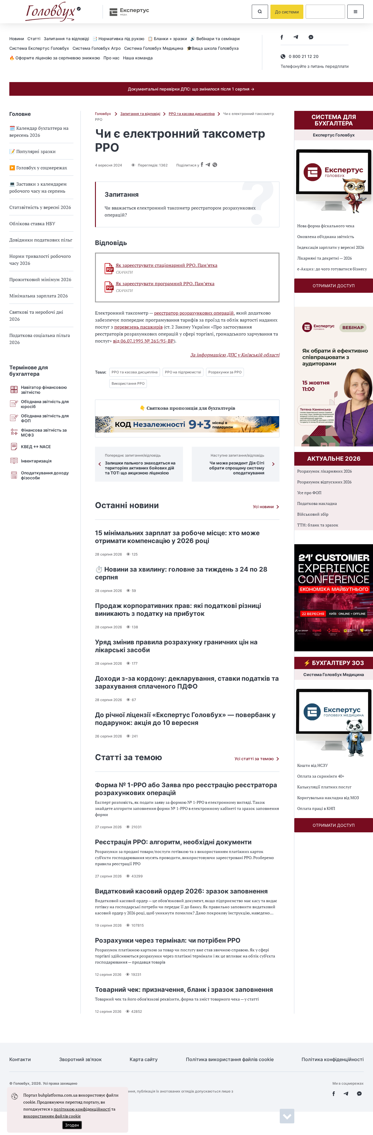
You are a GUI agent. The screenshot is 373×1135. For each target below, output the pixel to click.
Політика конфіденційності (333, 1059)
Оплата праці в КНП (316, 808)
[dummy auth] (325, 12)
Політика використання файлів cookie (230, 1059)
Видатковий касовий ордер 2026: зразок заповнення (181, 891)
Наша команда (138, 57)
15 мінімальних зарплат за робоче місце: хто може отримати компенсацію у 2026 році (177, 537)
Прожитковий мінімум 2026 (40, 279)
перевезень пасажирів (138, 327)
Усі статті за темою (254, 758)
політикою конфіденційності (82, 1109)
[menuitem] (18, 38)
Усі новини (263, 506)
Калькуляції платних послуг (324, 787)
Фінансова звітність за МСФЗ (44, 432)
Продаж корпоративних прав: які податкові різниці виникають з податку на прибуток (178, 609)
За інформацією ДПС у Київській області (234, 355)
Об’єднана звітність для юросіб (45, 404)
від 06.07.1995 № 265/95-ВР (143, 341)
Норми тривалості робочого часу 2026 (40, 259)
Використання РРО (128, 383)
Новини (16, 38)
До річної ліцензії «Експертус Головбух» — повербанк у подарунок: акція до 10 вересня (185, 718)
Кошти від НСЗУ (312, 765)
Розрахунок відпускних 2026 (324, 482)
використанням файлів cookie (52, 1116)
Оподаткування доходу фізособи (45, 475)
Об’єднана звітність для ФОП (45, 418)
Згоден (72, 1124)
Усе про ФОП (309, 492)
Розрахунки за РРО (225, 372)
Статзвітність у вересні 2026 (40, 207)
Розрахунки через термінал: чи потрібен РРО (167, 940)
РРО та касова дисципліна (192, 113)
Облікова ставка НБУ (32, 223)
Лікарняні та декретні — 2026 (324, 258)
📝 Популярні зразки (32, 151)
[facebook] (282, 37)
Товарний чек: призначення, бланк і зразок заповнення (184, 989)
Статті (33, 38)
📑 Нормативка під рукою (118, 38)
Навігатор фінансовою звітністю (44, 390)
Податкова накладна (317, 503)
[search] (260, 12)
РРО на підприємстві (183, 372)
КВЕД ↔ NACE (36, 446)
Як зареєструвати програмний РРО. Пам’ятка (165, 284)
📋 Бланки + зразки (167, 38)
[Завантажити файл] (109, 268)
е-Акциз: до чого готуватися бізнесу (332, 269)
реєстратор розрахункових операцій (194, 313)
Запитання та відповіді (66, 38)
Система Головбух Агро (97, 48)
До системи (287, 11)
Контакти (20, 1059)
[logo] (53, 11)
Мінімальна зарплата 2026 (38, 295)
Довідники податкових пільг (40, 240)
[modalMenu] (355, 12)
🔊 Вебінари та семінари (215, 38)
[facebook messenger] (311, 37)
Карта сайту (144, 1059)
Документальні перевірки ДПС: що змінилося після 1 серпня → (191, 88)
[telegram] (295, 37)
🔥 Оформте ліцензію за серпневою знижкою (54, 57)
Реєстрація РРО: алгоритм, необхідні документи (173, 842)
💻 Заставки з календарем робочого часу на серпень (38, 187)
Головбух (103, 113)
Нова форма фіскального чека (325, 225)
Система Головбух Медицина (153, 48)
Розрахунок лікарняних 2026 (324, 471)
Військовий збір (312, 514)
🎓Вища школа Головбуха (213, 48)
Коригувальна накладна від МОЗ (328, 797)
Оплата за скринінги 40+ (320, 776)
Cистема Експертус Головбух (39, 48)
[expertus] (126, 12)
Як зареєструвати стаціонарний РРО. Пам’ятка (166, 265)
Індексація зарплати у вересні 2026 (330, 247)
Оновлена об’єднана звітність (325, 236)
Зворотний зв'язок (80, 1059)
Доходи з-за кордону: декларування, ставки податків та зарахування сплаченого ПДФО (187, 682)
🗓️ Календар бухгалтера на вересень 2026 (38, 131)
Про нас (111, 57)
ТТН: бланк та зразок (317, 525)
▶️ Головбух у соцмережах (38, 167)
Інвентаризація (36, 460)
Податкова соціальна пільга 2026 (39, 338)
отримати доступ (334, 285)
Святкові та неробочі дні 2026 (36, 315)
